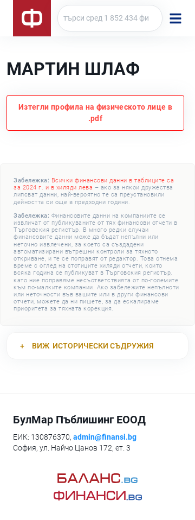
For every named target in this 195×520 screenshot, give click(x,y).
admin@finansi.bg (104, 437)
